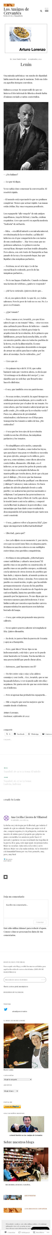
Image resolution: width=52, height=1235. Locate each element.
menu (46, 8)
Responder (7, 861)
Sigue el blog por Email (14, 962)
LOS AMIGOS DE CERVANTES (36, 1209)
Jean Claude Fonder (19, 59)
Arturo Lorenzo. (11, 712)
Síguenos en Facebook (14, 992)
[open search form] (41, 11)
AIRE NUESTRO (30, 1196)
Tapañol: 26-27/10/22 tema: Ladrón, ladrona (17, 782)
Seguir (43, 979)
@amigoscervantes (19, 1011)
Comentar (40, 922)
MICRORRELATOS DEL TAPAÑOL (18, 1185)
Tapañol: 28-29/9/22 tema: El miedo (22, 771)
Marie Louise (9, 1070)
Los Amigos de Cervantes (16, 11)
